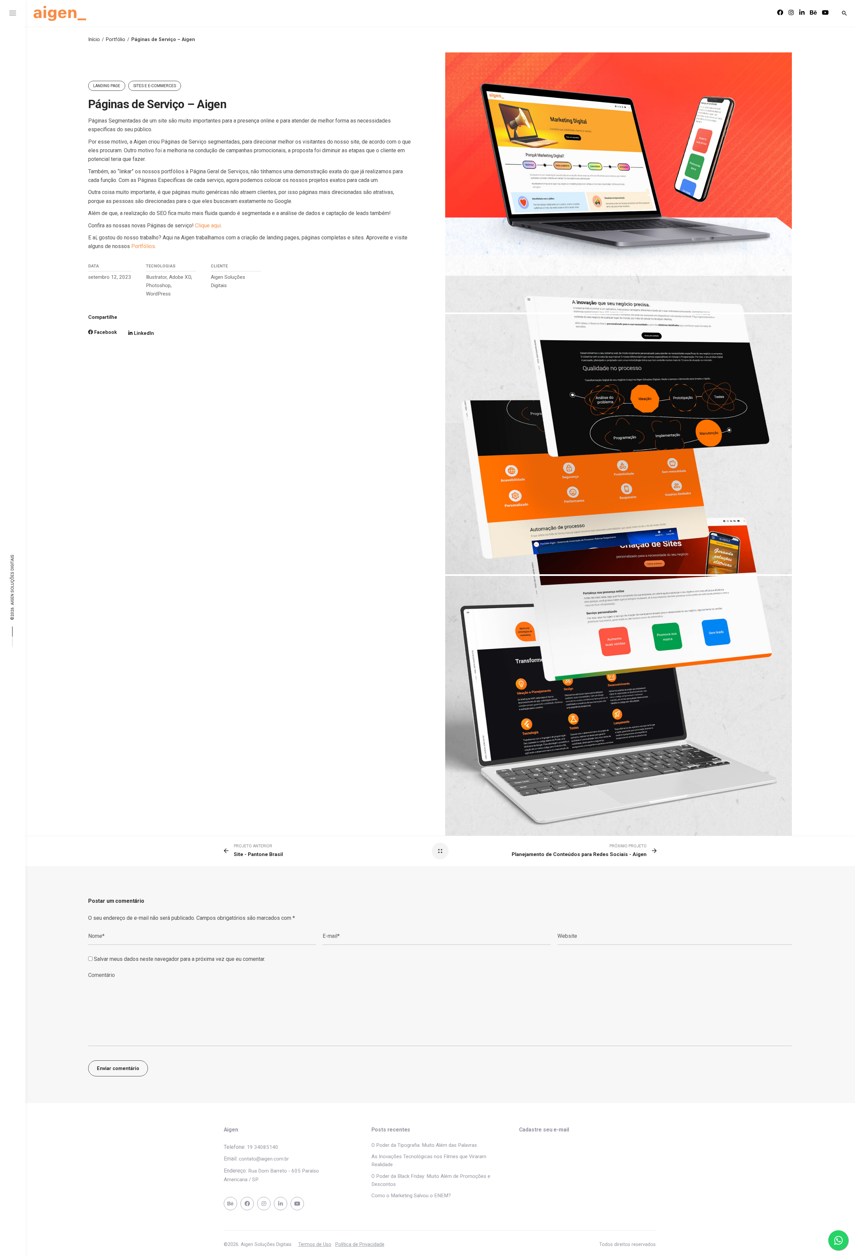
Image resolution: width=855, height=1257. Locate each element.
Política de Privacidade (359, 1244)
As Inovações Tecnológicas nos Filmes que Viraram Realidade (428, 1161)
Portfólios (143, 246)
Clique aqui (208, 225)
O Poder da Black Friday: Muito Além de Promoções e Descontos (430, 1180)
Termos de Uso (314, 1244)
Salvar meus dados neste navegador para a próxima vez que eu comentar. (179, 959)
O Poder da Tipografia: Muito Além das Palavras (424, 1145)
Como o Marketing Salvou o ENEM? (411, 1196)
